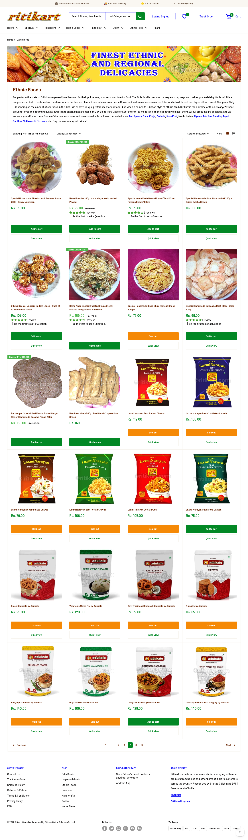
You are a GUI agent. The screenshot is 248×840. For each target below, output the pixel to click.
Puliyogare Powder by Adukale (26, 702)
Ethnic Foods (23, 39)
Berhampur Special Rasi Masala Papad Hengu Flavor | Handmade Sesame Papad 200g (34, 415)
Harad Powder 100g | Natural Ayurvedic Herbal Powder (93, 200)
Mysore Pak (200, 116)
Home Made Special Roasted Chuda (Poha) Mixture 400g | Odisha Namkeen (91, 307)
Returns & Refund (17, 790)
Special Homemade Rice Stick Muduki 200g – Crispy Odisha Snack (209, 200)
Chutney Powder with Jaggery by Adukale (207, 702)
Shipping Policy (16, 784)
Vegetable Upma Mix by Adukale (85, 605)
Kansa (65, 801)
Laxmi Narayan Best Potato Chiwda (87, 509)
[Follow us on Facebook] (104, 828)
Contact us (95, 345)
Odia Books (68, 774)
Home (10, 39)
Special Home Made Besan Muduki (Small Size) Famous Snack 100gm (151, 200)
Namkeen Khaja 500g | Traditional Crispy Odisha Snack (93, 415)
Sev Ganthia (214, 116)
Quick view (36, 238)
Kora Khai (171, 116)
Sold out (153, 336)
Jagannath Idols (71, 779)
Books (10, 27)
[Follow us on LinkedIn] (139, 828)
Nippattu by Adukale (196, 605)
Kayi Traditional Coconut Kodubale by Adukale (151, 605)
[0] (184, 17)
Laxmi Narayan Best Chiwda (142, 509)
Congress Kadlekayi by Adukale (144, 702)
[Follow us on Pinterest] (125, 828)
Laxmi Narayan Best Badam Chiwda (146, 413)
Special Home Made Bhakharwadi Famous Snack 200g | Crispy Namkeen (36, 200)
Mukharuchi (29, 121)
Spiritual (29, 27)
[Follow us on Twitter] (111, 828)
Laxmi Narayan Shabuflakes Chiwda (29, 509)
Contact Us (13, 774)
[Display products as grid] (227, 133)
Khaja (152, 116)
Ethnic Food (136, 27)
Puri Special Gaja (138, 116)
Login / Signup (160, 16)
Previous (21, 744)
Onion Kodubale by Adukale (25, 605)
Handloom (50, 27)
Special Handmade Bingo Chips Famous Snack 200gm (151, 307)
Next (228, 744)
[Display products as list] (233, 133)
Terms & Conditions (18, 795)
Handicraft (96, 27)
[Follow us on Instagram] (118, 828)
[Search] (140, 16)
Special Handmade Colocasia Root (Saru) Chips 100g (210, 307)
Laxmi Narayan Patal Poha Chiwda (203, 509)
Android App (123, 783)
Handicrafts (68, 795)
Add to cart (36, 228)
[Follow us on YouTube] (132, 828)
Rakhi (157, 27)
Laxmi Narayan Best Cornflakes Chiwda (206, 413)
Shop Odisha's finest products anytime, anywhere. (133, 776)
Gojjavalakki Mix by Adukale (83, 702)
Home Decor (73, 27)
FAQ (9, 806)
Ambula (161, 116)
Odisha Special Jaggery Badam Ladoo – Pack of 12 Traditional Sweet (35, 307)
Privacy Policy (15, 801)
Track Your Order (16, 779)
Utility (116, 27)
